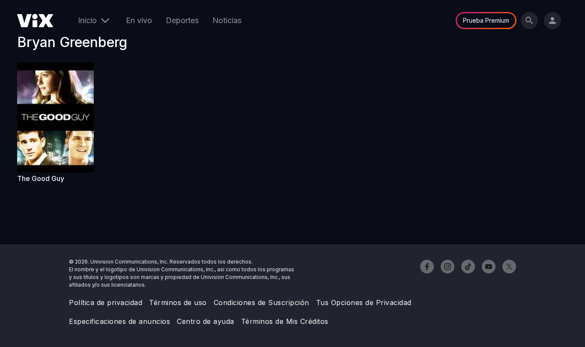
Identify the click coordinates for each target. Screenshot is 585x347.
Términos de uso (178, 302)
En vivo (139, 20)
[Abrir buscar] (529, 20)
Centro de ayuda (205, 321)
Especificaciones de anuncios (119, 321)
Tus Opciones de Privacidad (364, 302)
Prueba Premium (486, 20)
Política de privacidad (105, 302)
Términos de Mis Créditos (284, 321)
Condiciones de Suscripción (261, 302)
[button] (59, 117)
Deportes (182, 20)
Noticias (227, 20)
